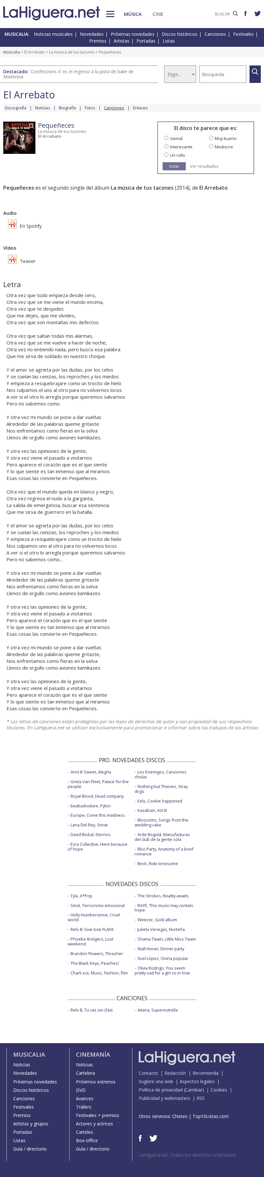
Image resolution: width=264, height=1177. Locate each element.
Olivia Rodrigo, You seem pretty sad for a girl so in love (162, 970)
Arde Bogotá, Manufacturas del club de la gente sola (162, 837)
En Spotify (30, 226)
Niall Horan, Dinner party (160, 949)
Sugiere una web (156, 1081)
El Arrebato (34, 52)
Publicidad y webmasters (164, 1098)
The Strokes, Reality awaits (163, 896)
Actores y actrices (94, 1124)
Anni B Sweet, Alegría (91, 772)
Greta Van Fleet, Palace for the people (98, 784)
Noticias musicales (53, 34)
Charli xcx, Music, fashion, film (99, 973)
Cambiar (194, 1090)
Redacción (175, 1073)
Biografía (67, 108)
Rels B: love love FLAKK (92, 929)
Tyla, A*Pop (81, 896)
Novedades (92, 34)
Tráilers (83, 1107)
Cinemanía (93, 1054)
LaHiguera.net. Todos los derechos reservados (187, 1155)
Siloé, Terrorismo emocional (98, 905)
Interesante (181, 146)
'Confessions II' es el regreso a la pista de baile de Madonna (68, 74)
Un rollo (177, 155)
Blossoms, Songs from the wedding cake (161, 822)
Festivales (243, 34)
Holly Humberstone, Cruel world (94, 917)
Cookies (219, 1090)
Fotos (90, 108)
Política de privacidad (161, 1090)
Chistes (179, 1116)
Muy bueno (226, 138)
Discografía (15, 108)
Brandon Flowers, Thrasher (97, 953)
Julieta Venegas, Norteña (161, 929)
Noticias (42, 108)
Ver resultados (204, 166)
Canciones (215, 34)
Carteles (84, 1132)
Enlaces (140, 108)
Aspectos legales (197, 1081)
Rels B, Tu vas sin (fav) (91, 1010)
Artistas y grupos (30, 1124)
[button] (110, 14)
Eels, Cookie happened (159, 801)
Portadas (146, 41)
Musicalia (11, 52)
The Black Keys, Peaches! (95, 963)
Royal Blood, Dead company (97, 796)
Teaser (27, 261)
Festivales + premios (97, 1115)
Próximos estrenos (96, 1082)
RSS (201, 1098)
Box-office (87, 1140)
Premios (98, 41)
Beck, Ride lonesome (157, 863)
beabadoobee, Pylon (91, 806)
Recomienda (206, 1073)
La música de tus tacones (72, 52)
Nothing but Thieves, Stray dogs (161, 788)
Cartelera (85, 1073)
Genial (176, 138)
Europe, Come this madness (98, 815)
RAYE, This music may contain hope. (164, 908)
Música (133, 14)
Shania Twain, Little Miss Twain (166, 939)
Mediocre (224, 146)
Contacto (148, 1073)
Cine (158, 14)
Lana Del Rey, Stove (89, 825)
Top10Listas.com (211, 1116)
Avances (84, 1098)
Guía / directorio (30, 1149)
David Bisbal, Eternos (91, 834)
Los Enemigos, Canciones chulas (160, 774)
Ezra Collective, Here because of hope (97, 846)
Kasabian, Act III (152, 810)
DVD (81, 1090)
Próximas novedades (133, 34)
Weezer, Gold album (157, 920)
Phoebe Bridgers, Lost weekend (90, 941)
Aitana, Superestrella (157, 1010)
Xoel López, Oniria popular (162, 958)
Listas (169, 41)
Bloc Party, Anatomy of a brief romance (164, 851)
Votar (174, 166)
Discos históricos (179, 34)
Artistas (121, 41)
